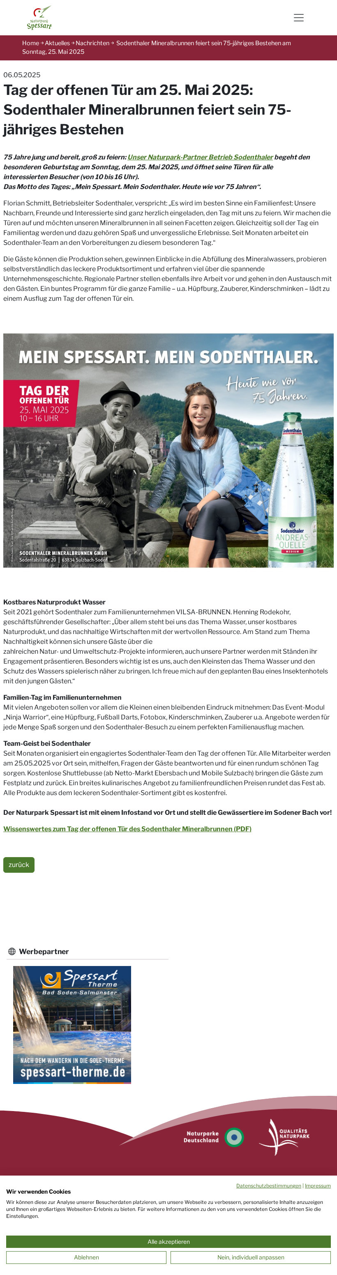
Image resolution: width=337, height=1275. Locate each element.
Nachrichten (92, 43)
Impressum (318, 1186)
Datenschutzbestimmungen (268, 1186)
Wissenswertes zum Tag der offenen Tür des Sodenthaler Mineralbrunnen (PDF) (127, 829)
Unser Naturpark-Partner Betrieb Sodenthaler (200, 157)
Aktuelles (57, 43)
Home (30, 43)
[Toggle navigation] (299, 17)
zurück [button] (19, 865)
